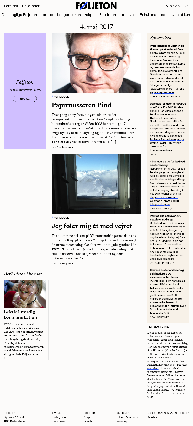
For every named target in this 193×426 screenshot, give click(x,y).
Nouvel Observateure (163, 96)
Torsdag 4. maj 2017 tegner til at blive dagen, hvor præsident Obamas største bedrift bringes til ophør (167, 197)
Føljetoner (31, 6)
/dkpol (90, 14)
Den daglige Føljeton (19, 14)
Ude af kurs (181, 14)
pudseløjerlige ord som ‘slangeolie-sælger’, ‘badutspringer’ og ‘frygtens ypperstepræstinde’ (167, 87)
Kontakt (152, 417)
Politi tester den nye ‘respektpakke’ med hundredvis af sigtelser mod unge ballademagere (168, 253)
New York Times (159, 208)
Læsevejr (128, 14)
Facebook (58, 421)
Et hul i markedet (154, 14)
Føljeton (89, 413)
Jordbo (47, 14)
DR (151, 154)
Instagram (59, 417)
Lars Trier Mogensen (63, 147)
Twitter (57, 413)
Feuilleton (107, 14)
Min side (172, 6)
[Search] (186, 6)
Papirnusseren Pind (82, 105)
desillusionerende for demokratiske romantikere (166, 69)
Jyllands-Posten (160, 263)
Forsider (11, 6)
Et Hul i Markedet (127, 417)
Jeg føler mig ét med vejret (92, 226)
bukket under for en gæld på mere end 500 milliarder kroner (166, 295)
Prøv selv (25, 98)
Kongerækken (69, 14)
